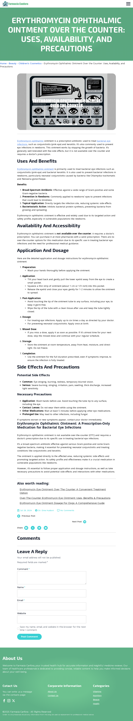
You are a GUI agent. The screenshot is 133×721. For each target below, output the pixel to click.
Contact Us (53, 695)
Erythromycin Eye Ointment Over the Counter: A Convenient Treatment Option (63, 491)
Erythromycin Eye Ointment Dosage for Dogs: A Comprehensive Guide (62, 503)
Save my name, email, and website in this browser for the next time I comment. (53, 628)
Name (21, 587)
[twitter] (13, 700)
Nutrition (97, 695)
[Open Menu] (128, 4)
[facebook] (4, 700)
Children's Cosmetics (30, 63)
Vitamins (97, 691)
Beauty (12, 63)
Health (96, 704)
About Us (52, 691)
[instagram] (8, 700)
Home (3, 63)
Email (21, 600)
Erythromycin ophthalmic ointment (35, 168)
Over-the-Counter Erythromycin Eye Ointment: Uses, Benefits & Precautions (65, 498)
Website (21, 613)
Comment (23, 569)
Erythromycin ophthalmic (30, 140)
